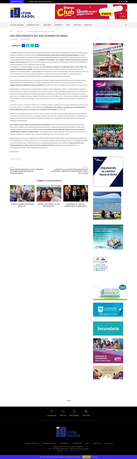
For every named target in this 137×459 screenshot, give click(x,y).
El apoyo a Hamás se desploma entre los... (22, 205)
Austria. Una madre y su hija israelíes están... (49, 205)
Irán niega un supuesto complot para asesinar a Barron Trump (49, 2)
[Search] (126, 25)
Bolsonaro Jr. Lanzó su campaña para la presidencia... (75, 205)
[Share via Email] (37, 45)
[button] (25, 1)
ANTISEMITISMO (58, 25)
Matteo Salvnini (16, 159)
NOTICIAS (20, 31)
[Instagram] (124, 1)
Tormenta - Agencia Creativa (71, 451)
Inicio (11, 31)
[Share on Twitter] (28, 45)
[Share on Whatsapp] (32, 45)
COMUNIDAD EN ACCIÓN (33, 25)
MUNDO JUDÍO (77, 25)
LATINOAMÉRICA (47, 25)
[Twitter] (121, 1)
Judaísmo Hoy (88, 25)
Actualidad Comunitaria (17, 25)
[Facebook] (119, 1)
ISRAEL (68, 25)
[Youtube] (126, 1)
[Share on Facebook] (23, 45)
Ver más (94, 457)
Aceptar (86, 457)
